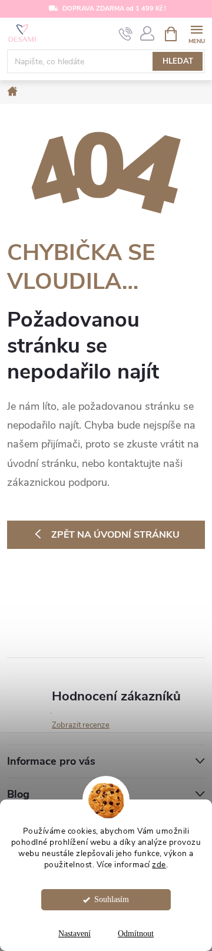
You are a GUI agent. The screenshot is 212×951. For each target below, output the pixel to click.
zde (159, 864)
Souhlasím (111, 899)
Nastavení (74, 933)
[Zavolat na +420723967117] (125, 34)
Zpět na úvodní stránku (115, 534)
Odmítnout (136, 933)
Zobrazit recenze (81, 725)
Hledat (178, 61)
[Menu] (196, 33)
